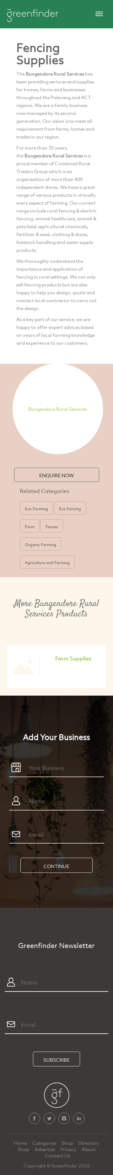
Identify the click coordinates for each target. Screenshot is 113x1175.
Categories (44, 1143)
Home (21, 1143)
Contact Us (57, 1155)
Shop (67, 1143)
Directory (88, 1143)
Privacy (68, 1149)
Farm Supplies (73, 658)
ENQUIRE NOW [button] (56, 475)
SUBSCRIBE (56, 1060)
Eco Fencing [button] (70, 508)
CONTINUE (56, 866)
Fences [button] (52, 526)
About (88, 1149)
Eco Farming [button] (36, 508)
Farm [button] (30, 526)
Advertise (45, 1149)
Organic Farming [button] (40, 544)
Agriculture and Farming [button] (47, 562)
